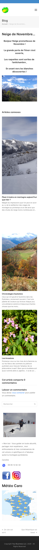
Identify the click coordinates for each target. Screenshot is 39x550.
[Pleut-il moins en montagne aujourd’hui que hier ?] (19, 155)
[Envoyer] (35, 404)
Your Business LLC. (19, 544)
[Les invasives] (19, 332)
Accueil (5, 24)
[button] (36, 9)
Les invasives (8, 358)
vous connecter (18, 393)
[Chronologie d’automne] (19, 252)
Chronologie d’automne (12, 294)
